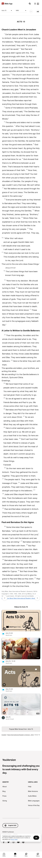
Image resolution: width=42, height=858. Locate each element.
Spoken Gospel (10, 719)
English (4, 735)
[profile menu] (36, 4)
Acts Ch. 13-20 (12, 661)
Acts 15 (4, 10)
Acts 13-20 (11, 633)
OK (36, 837)
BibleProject (9, 635)
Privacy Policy (14, 839)
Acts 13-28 (11, 689)
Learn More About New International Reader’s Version (19, 598)
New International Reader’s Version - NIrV (20, 735)
